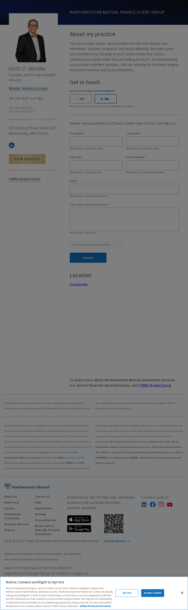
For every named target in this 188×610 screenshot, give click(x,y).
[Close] (182, 593)
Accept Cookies (153, 593)
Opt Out (127, 593)
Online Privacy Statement (95, 606)
